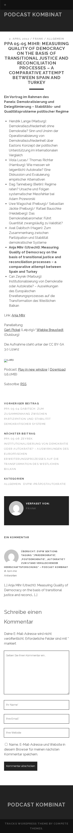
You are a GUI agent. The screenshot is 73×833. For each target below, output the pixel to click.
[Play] (9, 359)
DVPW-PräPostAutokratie (44, 483)
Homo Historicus (19, 25)
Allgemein (55, 38)
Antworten (10, 575)
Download (57, 369)
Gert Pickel (12, 330)
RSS (23, 384)
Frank (38, 38)
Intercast (14, 30)
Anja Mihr (18, 315)
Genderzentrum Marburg (26, 20)
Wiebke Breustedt (49, 330)
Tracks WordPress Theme (26, 823)
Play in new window (32, 369)
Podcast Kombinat (33, 15)
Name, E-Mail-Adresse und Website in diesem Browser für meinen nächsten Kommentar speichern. (34, 749)
